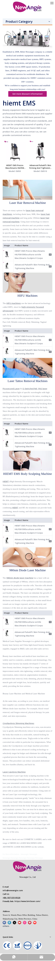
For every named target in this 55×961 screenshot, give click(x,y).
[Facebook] (4, 922)
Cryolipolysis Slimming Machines (18, 723)
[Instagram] (24, 922)
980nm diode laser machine (19, 577)
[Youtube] (19, 922)
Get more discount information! (27, 94)
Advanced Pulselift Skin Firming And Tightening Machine (40, 166)
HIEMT (6, 481)
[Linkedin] (9, 922)
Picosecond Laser (11, 388)
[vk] (34, 922)
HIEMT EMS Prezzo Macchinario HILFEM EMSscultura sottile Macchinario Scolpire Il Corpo (14, 166)
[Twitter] (14, 922)
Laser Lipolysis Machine (14, 772)
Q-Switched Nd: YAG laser (34, 388)
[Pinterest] (29, 922)
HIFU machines (13, 303)
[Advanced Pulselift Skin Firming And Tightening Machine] (40, 151)
